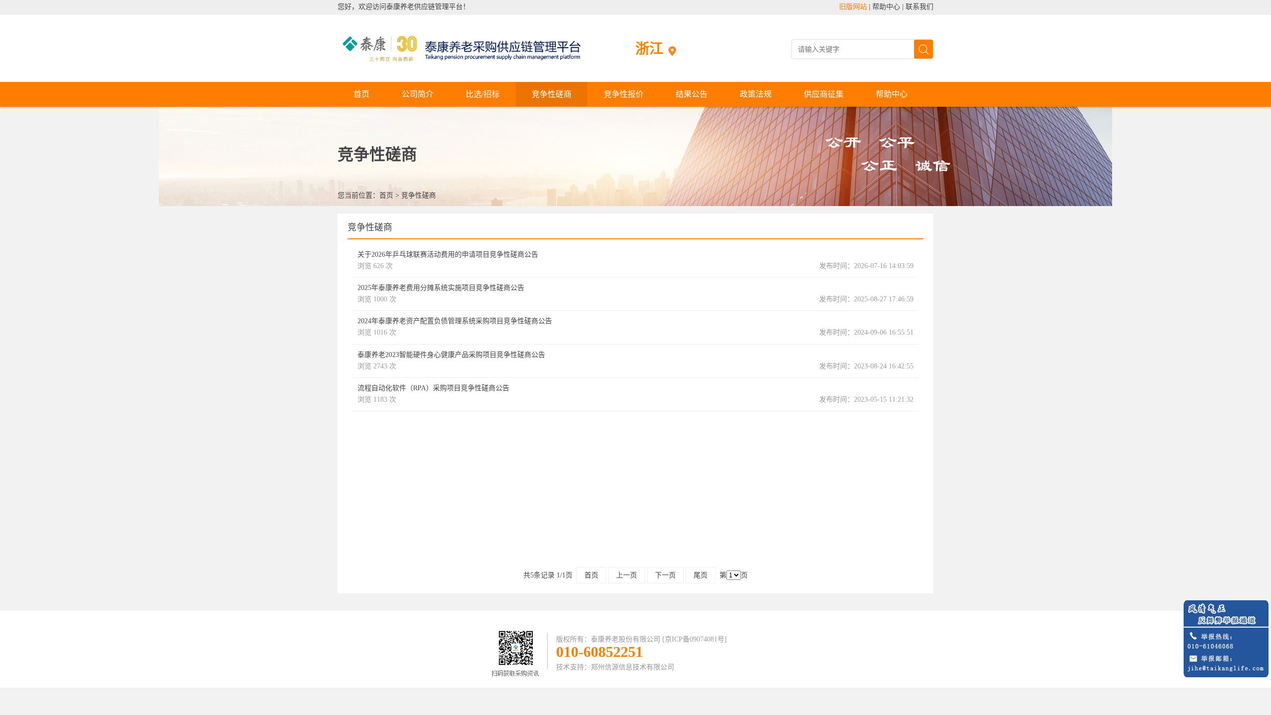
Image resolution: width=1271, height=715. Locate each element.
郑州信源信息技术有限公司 (632, 667)
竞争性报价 (623, 94)
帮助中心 (886, 6)
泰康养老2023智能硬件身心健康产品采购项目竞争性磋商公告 (451, 354)
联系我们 (919, 6)
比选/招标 (482, 94)
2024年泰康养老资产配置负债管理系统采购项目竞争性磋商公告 (454, 321)
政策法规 (756, 94)
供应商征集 (824, 94)
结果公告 (691, 94)
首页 (361, 94)
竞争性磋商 (551, 94)
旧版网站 (853, 6)
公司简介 (417, 94)
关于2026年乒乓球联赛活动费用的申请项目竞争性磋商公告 (447, 254)
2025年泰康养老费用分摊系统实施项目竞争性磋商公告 (440, 287)
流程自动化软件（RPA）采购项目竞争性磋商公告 (433, 388)
